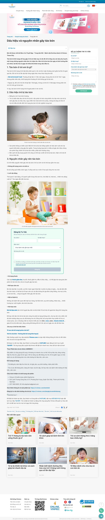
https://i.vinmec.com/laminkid (40, 388)
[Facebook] (62, 407)
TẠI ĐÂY (17, 401)
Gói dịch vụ (27, 504)
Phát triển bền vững (48, 10)
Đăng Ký (37, 269)
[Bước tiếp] (68, 510)
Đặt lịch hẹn (27, 509)
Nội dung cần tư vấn (19, 251)
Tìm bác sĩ (81, 1)
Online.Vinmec (85, 10)
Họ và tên (16, 237)
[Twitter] (64, 407)
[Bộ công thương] (86, 502)
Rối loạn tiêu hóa (38, 411)
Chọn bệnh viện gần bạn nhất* (79, 67)
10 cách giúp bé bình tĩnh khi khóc (51, 437)
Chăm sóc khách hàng (90, 1)
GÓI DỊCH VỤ (56, 398)
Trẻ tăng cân (29, 411)
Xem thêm (10, 442)
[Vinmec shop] (55, 506)
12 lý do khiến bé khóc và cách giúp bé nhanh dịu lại (21, 467)
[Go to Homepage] (12, 6)
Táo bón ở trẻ (10, 411)
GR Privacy (83, 518)
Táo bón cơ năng (20, 411)
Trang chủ (10, 36)
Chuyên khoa (20, 10)
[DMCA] (86, 506)
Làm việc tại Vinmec (15, 509)
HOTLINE (43, 398)
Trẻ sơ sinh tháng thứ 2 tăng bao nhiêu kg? (82, 437)
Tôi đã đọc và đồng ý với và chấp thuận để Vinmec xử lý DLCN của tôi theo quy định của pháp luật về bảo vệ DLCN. (84, 86)
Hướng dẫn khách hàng (33, 10)
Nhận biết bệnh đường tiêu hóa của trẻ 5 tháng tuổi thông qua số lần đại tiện (52, 468)
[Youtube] (65, 502)
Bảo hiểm (26, 507)
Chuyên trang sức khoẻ (71, 10)
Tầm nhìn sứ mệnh (15, 502)
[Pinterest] (66, 407)
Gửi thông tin (83, 91)
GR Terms (89, 518)
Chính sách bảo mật (21, 265)
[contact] (101, 510)
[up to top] (101, 504)
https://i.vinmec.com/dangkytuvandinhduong (46, 391)
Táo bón (47, 411)
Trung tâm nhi (34, 36)
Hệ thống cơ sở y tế (15, 504)
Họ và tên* (74, 55)
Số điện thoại (41, 237)
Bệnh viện (17, 244)
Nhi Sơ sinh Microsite (56, 411)
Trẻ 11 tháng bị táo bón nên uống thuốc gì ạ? (20, 437)
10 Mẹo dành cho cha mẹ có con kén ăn (82, 467)
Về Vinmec (59, 10)
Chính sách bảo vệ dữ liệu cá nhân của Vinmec (69, 518)
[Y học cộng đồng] (68, 507)
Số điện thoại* (75, 61)
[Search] (61, 5)
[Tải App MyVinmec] (40, 506)
